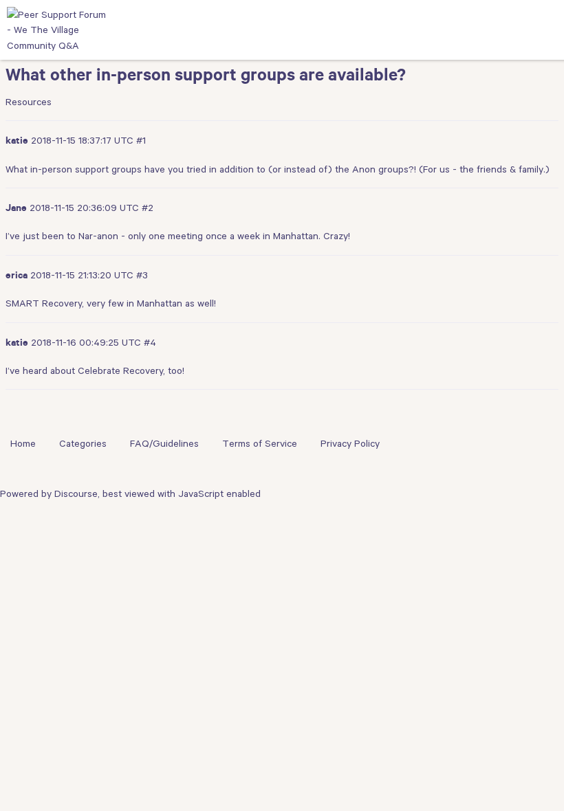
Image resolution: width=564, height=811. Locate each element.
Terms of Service (259, 443)
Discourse (76, 493)
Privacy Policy (350, 443)
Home (23, 443)
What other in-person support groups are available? (206, 77)
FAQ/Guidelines (164, 443)
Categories (83, 443)
